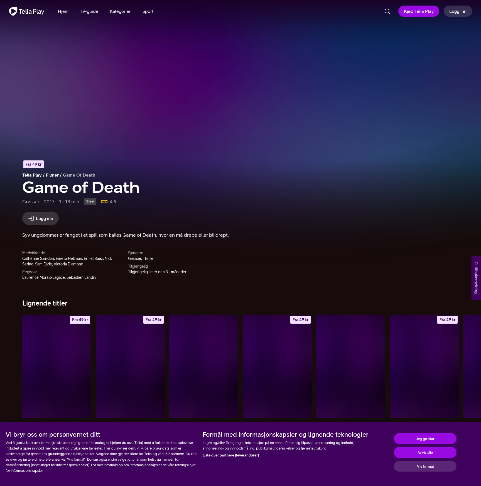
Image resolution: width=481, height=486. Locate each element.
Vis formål (425, 466)
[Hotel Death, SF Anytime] (56, 366)
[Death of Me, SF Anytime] (130, 366)
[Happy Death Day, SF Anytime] (424, 366)
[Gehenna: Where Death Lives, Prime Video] (350, 366)
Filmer (52, 174)
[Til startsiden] (26, 11)
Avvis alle (425, 452)
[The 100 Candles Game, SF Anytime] (277, 366)
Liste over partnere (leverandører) (231, 455)
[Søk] (387, 11)
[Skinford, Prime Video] (203, 366)
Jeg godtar (425, 438)
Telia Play (32, 174)
